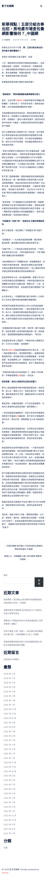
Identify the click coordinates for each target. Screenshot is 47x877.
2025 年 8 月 (9, 727)
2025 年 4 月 (9, 744)
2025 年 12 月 (10, 709)
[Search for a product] (41, 6)
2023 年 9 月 (9, 824)
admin (7, 40)
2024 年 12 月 (10, 762)
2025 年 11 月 (10, 713)
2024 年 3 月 (9, 802)
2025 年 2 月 (9, 753)
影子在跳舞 (8, 6)
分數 (5, 847)
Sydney (5, 872)
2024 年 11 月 (10, 767)
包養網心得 (20, 100)
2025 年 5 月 (9, 740)
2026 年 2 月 (9, 700)
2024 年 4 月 (9, 798)
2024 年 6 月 (9, 789)
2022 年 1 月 (9, 833)
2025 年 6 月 (9, 736)
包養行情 (11, 350)
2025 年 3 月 (9, 749)
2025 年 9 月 (9, 722)
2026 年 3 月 (9, 696)
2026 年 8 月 (9, 674)
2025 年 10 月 (10, 718)
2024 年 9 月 (9, 775)
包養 (19, 375)
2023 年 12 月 (10, 815)
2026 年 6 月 (9, 682)
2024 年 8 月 (9, 780)
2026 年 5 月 (9, 687)
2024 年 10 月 (10, 771)
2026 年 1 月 (9, 705)
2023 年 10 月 (10, 820)
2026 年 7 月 (9, 678)
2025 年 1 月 (9, 758)
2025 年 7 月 (9, 731)
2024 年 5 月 (9, 793)
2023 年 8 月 (9, 829)
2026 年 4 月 (9, 691)
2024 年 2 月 (9, 807)
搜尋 (5, 575)
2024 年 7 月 (9, 784)
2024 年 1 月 (9, 811)
